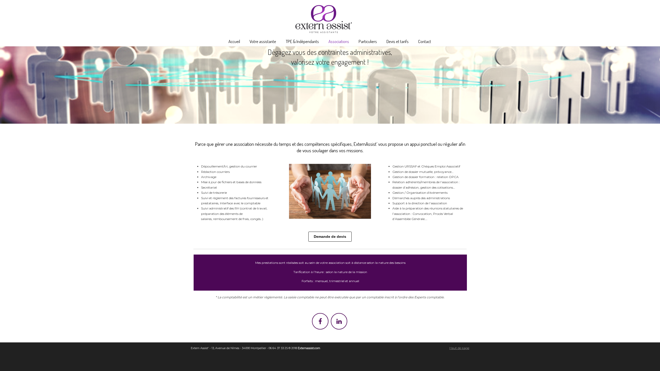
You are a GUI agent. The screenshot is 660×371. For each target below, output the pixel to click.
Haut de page (459, 348)
